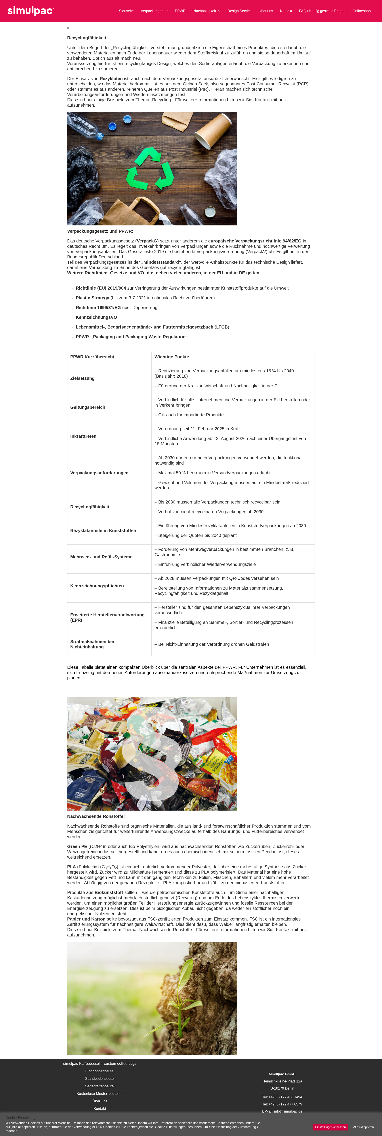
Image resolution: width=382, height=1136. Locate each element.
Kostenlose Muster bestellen (99, 1094)
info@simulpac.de (288, 1111)
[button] (166, 11)
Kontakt (100, 1109)
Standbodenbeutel (100, 1078)
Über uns (99, 1101)
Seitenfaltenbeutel (100, 1086)
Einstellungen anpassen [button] (330, 1127)
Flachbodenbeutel (99, 1071)
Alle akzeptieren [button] (363, 1127)
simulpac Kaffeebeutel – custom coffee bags (99, 1063)
